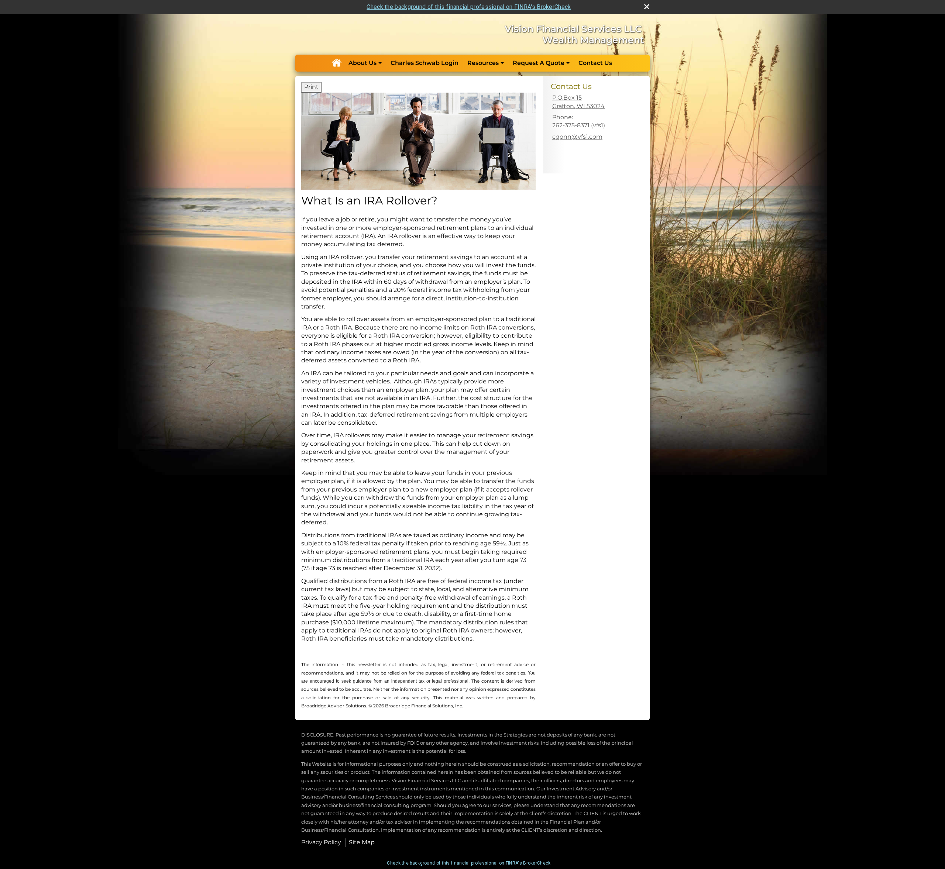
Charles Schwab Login (424, 62)
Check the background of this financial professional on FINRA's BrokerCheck (469, 6)
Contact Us (595, 62)
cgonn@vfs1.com (577, 136)
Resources (483, 62)
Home (336, 63)
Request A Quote (538, 62)
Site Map (362, 842)
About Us (362, 62)
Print (311, 86)
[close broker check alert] (647, 7)
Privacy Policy (321, 842)
